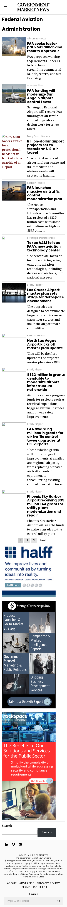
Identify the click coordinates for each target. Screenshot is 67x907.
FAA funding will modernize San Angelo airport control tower (41, 96)
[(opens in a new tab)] (29, 654)
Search (7, 825)
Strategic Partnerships (41, 238)
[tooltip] (6, 844)
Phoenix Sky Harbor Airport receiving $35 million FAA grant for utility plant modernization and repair (45, 506)
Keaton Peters (36, 183)
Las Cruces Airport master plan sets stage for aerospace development (45, 295)
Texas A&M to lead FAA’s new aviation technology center (44, 246)
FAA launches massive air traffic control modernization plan (44, 193)
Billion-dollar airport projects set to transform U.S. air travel (45, 147)
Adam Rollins (35, 85)
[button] (59, 901)
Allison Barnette (36, 38)
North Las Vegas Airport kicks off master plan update (45, 344)
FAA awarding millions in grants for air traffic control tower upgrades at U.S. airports (45, 436)
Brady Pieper (35, 285)
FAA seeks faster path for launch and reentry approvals (44, 47)
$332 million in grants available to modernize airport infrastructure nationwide (46, 382)
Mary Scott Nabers (38, 136)
